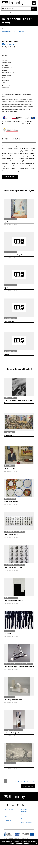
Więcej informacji (10, 176)
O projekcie (8, 820)
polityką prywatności (22, 843)
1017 (32, 781)
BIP (6, 817)
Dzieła (13, 31)
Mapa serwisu (8, 813)
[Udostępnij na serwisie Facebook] (14, 47)
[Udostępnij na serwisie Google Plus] (11, 47)
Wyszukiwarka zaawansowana (18, 13)
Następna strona (28, 786)
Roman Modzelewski (11, 41)
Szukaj (33, 8)
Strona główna (6, 31)
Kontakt (23, 819)
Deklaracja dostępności (24, 810)
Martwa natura (20, 31)
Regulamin (23, 815)
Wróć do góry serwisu (26, 824)
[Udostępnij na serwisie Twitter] (13, 47)
